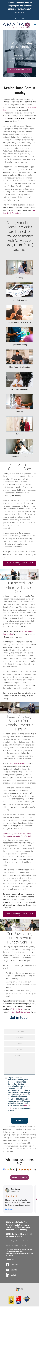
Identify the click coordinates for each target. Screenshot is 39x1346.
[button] (19, 563)
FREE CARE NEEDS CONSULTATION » (19, 70)
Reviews (8, 1245)
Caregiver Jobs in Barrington (18, 1241)
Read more (9, 1209)
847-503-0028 (19, 12)
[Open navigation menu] (35, 25)
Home (7, 1241)
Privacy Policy (23, 1245)
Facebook (14, 1265)
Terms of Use (15, 1245)
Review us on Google (19, 1177)
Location (29, 1241)
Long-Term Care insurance (19, 763)
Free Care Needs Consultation (19, 211)
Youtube (14, 1270)
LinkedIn (14, 1275)
